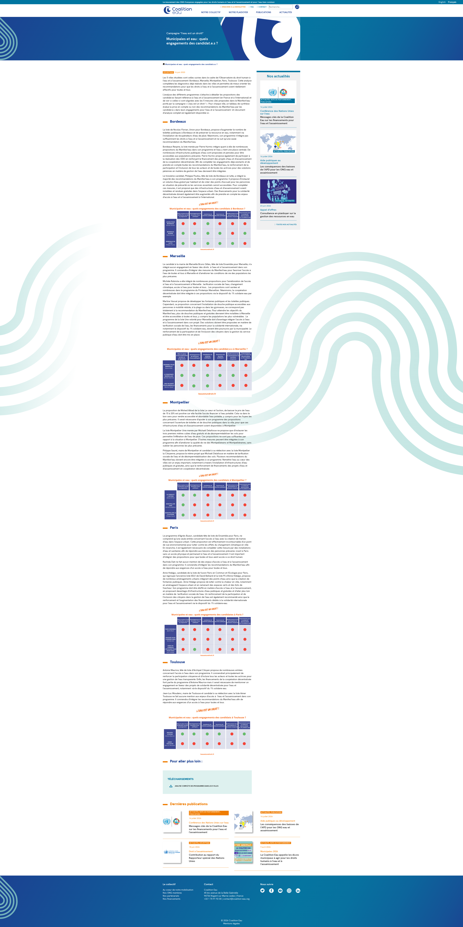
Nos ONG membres (172, 893)
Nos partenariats (171, 896)
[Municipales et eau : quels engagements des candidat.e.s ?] (260, 59)
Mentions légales (231, 923)
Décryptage (168, 72)
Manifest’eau (244, 100)
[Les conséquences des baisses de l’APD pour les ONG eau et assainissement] (278, 153)
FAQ (252, 7)
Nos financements (171, 899)
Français (452, 2)
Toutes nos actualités (286, 225)
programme (229, 136)
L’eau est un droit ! (197, 104)
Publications (266, 102)
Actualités (265, 100)
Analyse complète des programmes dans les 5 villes (196, 786)
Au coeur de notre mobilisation (178, 890)
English (442, 2)
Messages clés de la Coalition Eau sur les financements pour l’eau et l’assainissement (277, 120)
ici (208, 113)
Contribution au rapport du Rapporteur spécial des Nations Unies (206, 857)
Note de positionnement (281, 100)
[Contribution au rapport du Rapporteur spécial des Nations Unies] (172, 862)
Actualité (280, 201)
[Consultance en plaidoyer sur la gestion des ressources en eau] (278, 203)
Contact (262, 7)
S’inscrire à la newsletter (234, 7)
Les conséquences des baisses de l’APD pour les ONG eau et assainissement (277, 169)
